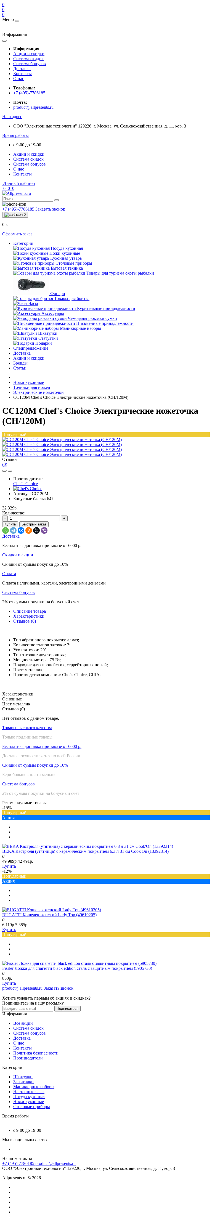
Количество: (13, 513)
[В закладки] (4, 471)
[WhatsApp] (5, 530)
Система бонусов (29, 63)
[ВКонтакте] (21, 530)
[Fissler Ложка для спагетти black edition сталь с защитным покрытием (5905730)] (79, 963)
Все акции (23, 1023)
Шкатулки (23, 1076)
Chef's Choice (25, 483)
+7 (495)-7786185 (29, 93)
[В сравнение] (10, 471)
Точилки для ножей (31, 387)
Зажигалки (23, 1081)
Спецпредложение (30, 348)
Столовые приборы (31, 1106)
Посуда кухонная (29, 1096)
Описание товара (29, 611)
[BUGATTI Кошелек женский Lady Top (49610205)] (51, 909)
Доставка (22, 68)
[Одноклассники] (28, 530)
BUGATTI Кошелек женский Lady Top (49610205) (49, 914)
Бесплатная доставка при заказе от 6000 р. (41, 746)
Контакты (22, 73)
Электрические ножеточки (38, 392)
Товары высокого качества (27, 727)
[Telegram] (13, 530)
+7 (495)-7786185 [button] (18, 1163)
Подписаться (67, 1008)
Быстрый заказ (34, 524)
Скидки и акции (17, 555)
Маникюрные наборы (33, 1086)
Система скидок (28, 58)
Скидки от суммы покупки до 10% (35, 765)
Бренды (20, 363)
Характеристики (28, 616)
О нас (18, 78)
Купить (10, 524)
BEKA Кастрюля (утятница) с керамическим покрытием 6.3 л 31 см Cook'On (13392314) (85, 851)
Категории (23, 243)
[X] (36, 530)
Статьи (19, 368)
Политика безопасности (36, 1053)
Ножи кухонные (28, 382)
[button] (12, 116)
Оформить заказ (17, 234)
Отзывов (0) (24, 621)
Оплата (9, 573)
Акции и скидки (28, 53)
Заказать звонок (50, 209)
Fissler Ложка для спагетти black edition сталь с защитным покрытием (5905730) (77, 968)
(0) (4, 464)
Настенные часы (28, 1091)
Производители (28, 1058)
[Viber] (44, 530)
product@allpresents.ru (33, 107)
